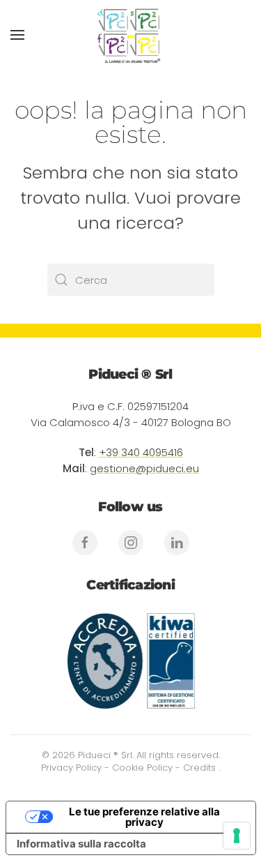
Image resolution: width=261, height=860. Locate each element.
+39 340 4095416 (141, 452)
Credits (199, 767)
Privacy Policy (71, 767)
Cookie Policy (142, 767)
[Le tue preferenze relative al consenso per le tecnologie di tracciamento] (236, 835)
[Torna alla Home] (131, 35)
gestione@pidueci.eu (144, 468)
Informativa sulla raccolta (81, 843)
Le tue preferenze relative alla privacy (144, 817)
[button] (17, 35)
